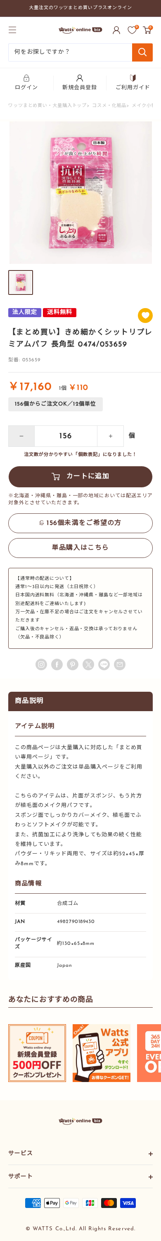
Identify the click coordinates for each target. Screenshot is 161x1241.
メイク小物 (144, 106)
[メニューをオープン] (12, 29)
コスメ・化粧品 (109, 106)
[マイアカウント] (116, 30)
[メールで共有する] (104, 664)
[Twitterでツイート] (88, 664)
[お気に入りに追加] (145, 315)
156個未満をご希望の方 (84, 523)
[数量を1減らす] (21, 436)
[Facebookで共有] (57, 664)
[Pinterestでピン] (72, 664)
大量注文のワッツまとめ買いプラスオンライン (80, 8)
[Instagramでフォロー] (41, 664)
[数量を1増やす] (110, 436)
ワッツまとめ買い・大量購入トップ (47, 106)
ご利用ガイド (133, 87)
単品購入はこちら (80, 548)
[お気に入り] (132, 30)
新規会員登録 (79, 87)
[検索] (142, 52)
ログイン (26, 87)
